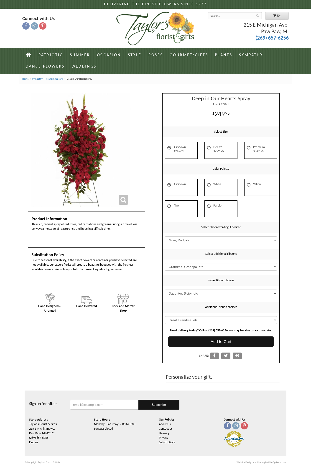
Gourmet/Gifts (189, 55)
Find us (33, 442)
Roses (155, 55)
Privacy (163, 438)
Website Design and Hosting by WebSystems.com (261, 462)
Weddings (84, 66)
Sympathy (251, 55)
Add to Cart (221, 341)
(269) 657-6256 (272, 38)
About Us (165, 424)
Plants (223, 55)
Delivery (164, 433)
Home (25, 79)
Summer (80, 55)
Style (135, 55)
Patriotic (50, 55)
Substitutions (167, 442)
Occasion (109, 55)
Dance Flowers (45, 66)
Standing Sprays (54, 79)
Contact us (165, 429)
